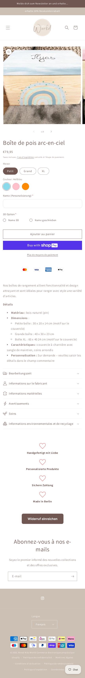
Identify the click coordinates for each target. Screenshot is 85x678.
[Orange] (25, 186)
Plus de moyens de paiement (42, 254)
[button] (8, 27)
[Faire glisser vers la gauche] (33, 131)
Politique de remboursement (59, 663)
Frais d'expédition (25, 157)
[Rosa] (16, 186)
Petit (10, 171)
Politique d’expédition (35, 669)
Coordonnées (58, 669)
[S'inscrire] (72, 576)
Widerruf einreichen (43, 519)
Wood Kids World (27, 652)
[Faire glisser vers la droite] (51, 131)
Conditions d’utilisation (27, 663)
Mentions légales (64, 657)
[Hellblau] (6, 186)
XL (43, 171)
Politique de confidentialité (37, 657)
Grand (28, 171)
